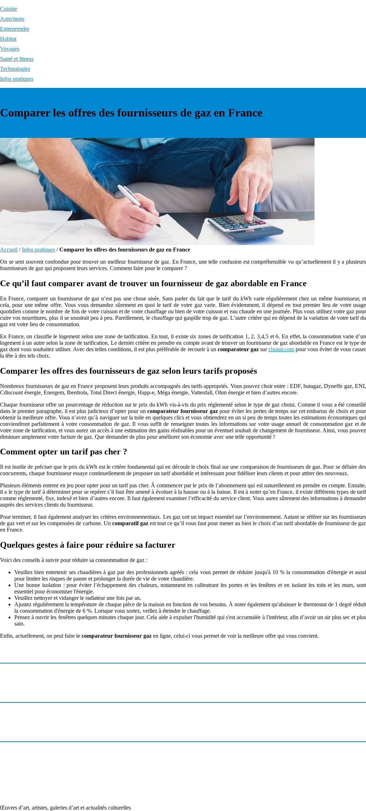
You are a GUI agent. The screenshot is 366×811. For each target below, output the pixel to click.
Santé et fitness (17, 59)
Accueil (9, 250)
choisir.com (281, 349)
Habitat (8, 39)
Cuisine (8, 9)
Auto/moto (12, 19)
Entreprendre (14, 29)
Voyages (9, 49)
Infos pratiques (16, 79)
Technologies (15, 69)
